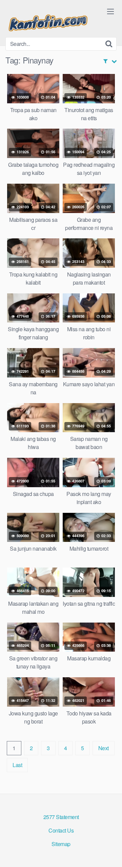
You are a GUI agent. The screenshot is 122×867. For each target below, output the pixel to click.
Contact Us (61, 830)
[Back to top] (110, 852)
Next (103, 748)
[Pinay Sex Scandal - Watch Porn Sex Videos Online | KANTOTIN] (47, 21)
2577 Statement (61, 817)
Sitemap (61, 844)
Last (17, 765)
